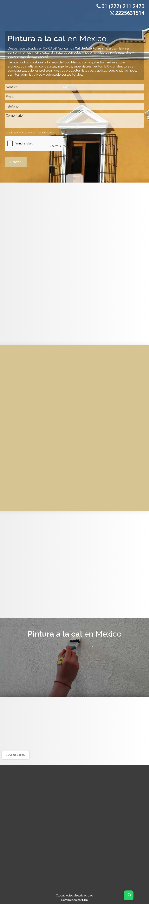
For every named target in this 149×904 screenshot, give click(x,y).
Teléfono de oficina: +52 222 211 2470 (59, 646)
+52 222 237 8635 (109, 646)
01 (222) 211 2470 (122, 6)
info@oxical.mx (47, 852)
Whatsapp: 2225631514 (76, 651)
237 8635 (71, 844)
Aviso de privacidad (79, 895)
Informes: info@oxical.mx (77, 656)
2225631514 (129, 13)
